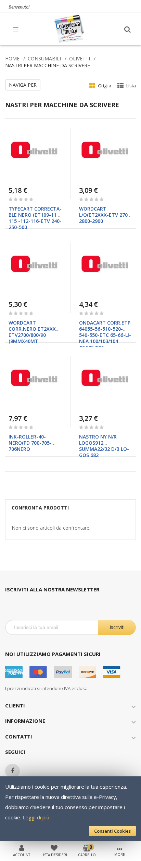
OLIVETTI (79, 58)
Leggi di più (36, 817)
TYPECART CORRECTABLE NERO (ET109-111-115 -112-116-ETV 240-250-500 (35, 218)
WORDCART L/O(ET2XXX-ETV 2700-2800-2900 (105, 214)
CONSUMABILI (44, 58)
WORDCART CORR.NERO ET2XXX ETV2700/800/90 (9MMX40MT (32, 332)
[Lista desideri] (54, 847)
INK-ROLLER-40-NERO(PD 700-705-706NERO (30, 442)
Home (12, 58)
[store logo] (69, 29)
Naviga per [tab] (23, 85)
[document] (70, 808)
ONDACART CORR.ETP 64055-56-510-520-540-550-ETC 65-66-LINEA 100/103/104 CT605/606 (105, 335)
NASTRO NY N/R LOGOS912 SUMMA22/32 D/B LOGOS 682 (104, 446)
